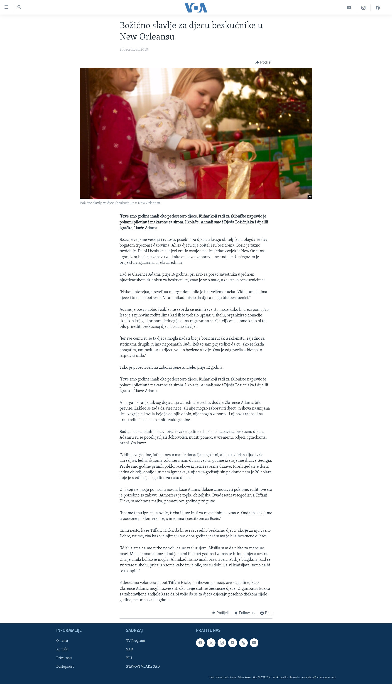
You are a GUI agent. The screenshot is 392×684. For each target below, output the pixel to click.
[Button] (263, 62)
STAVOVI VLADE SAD (143, 667)
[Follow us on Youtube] (232, 642)
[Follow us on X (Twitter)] (211, 642)
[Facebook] (378, 7)
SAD (129, 649)
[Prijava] (254, 642)
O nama (62, 641)
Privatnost (64, 658)
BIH (129, 658)
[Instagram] (363, 7)
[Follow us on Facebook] (200, 642)
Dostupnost (65, 667)
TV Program (135, 641)
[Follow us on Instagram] (222, 642)
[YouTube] (349, 7)
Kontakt (62, 649)
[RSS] (243, 642)
